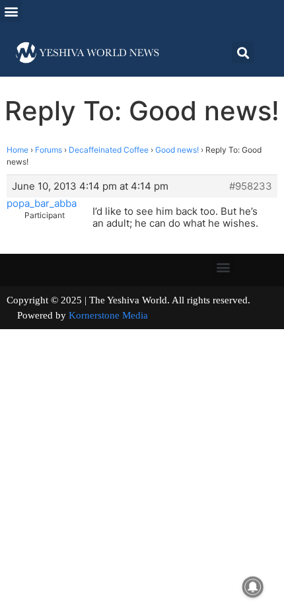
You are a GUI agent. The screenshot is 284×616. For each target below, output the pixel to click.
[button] (11, 11)
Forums (48, 150)
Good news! (177, 150)
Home (17, 150)
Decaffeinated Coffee (109, 150)
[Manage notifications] (253, 586)
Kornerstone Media (108, 315)
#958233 (250, 186)
